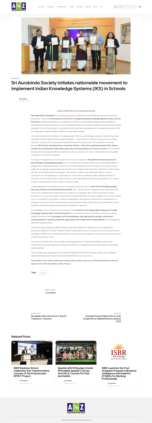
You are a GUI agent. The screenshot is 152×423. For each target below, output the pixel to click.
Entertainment (62, 7)
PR (101, 7)
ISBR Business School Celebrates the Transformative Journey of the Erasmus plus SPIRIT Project (31, 372)
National (88, 7)
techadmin (23, 99)
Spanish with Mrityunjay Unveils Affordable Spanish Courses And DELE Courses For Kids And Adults (75, 372)
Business (41, 7)
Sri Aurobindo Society (65, 115)
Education (50, 7)
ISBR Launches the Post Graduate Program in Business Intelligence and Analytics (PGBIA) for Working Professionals (119, 373)
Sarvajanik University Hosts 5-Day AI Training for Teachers (48, 317)
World (95, 7)
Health (71, 7)
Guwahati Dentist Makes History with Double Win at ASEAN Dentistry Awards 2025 (102, 319)
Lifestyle (79, 7)
